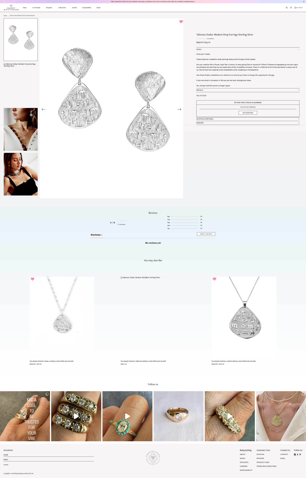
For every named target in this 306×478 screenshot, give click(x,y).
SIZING (242, 458)
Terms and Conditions (266, 466)
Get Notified (248, 113)
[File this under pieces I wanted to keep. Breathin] (179, 416)
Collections (62, 7)
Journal (74, 7)
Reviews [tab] (96, 235)
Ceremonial (36, 7)
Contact (284, 454)
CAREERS (243, 466)
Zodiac (5, 15)
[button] (184, 216)
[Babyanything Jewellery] (11, 7)
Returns (260, 458)
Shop (24, 7)
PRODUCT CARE (263, 462)
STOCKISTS (244, 462)
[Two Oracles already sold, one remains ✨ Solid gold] (76, 416)
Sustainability (86, 7)
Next (179, 109)
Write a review (206, 234)
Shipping (260, 454)
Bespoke (49, 7)
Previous (43, 109)
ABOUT (242, 454)
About (98, 7)
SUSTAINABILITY (246, 470)
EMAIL (282, 458)
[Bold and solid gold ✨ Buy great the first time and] (281, 416)
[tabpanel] (111, 108)
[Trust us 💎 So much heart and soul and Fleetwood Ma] (230, 416)
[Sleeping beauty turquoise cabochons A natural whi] (127, 416)
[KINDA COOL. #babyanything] (25, 416)
